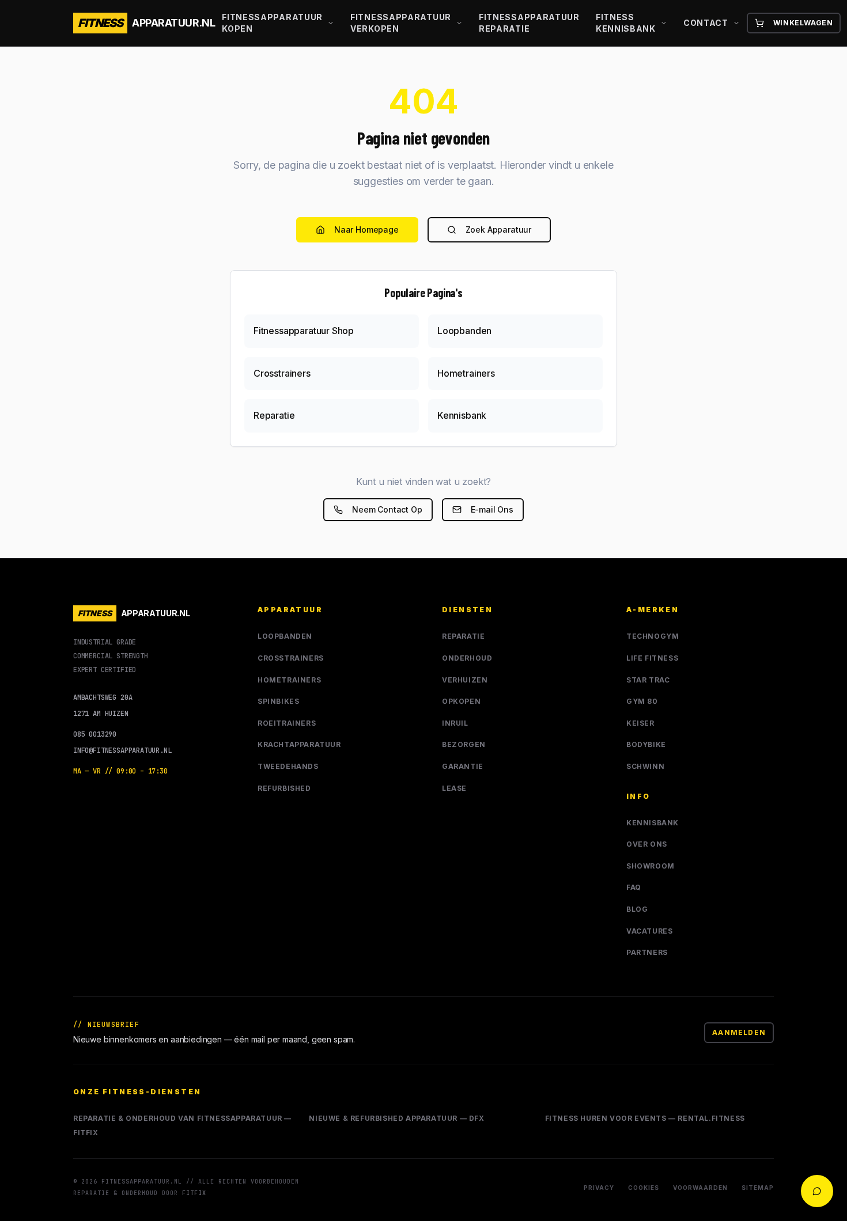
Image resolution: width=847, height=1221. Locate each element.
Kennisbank (652, 822)
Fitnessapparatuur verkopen (400, 22)
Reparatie (463, 636)
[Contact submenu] (739, 23)
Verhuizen (464, 680)
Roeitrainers (287, 723)
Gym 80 (642, 701)
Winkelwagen (803, 22)
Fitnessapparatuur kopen (272, 22)
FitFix (194, 1193)
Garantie (462, 766)
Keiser (640, 723)
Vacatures (649, 931)
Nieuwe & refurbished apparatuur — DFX (396, 1118)
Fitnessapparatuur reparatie (529, 22)
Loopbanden (285, 636)
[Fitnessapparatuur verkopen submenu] (461, 23)
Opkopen (461, 701)
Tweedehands (288, 766)
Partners (647, 952)
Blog (637, 909)
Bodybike (646, 744)
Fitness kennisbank (626, 22)
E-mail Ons (492, 509)
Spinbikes (278, 701)
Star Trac (648, 680)
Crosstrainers (291, 658)
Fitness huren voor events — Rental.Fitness (645, 1118)
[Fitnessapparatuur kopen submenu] (333, 23)
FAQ (633, 887)
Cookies (643, 1187)
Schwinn (645, 766)
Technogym (652, 636)
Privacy (599, 1187)
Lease (454, 788)
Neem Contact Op (387, 509)
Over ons (646, 844)
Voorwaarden (700, 1187)
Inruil (455, 723)
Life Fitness (652, 658)
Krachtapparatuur (299, 744)
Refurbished (284, 788)
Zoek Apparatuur (498, 229)
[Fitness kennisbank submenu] (666, 23)
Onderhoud (467, 658)
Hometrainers (289, 680)
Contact (705, 23)
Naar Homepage (366, 229)
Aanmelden (739, 1032)
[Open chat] (817, 1191)
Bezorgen (464, 744)
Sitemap (758, 1187)
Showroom (650, 866)
